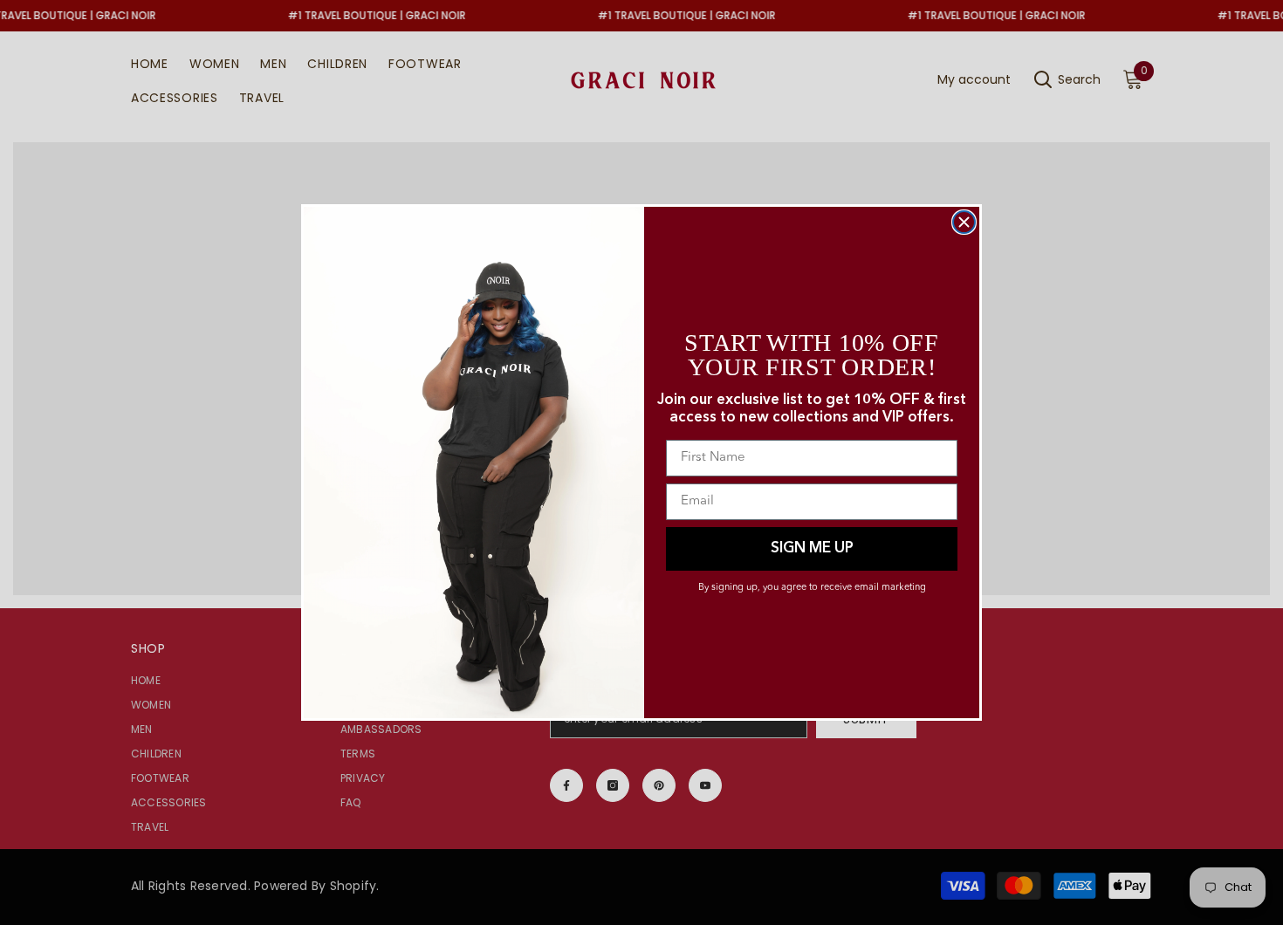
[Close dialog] (964, 222)
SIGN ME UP (812, 548)
